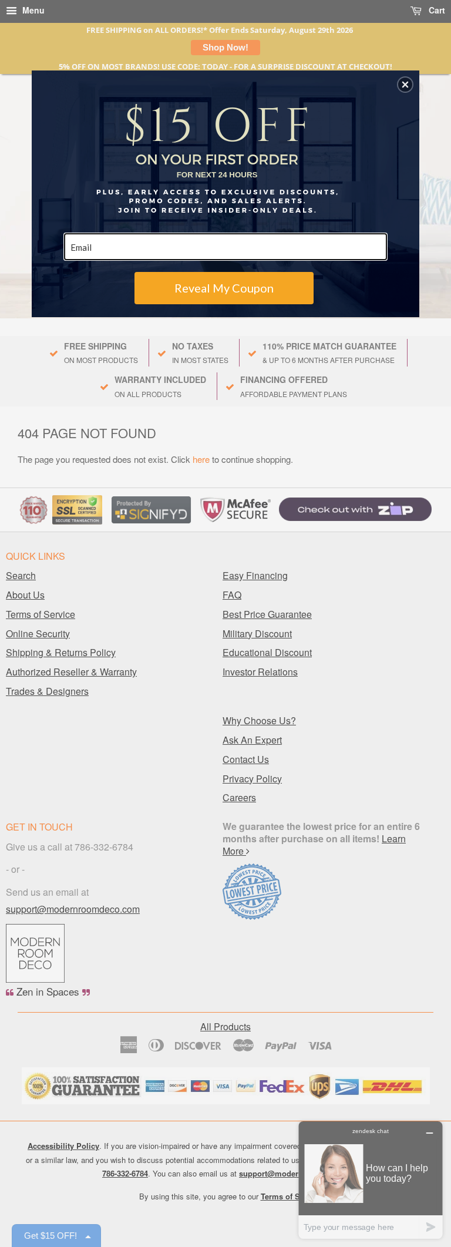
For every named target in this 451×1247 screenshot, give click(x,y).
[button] (405, 85)
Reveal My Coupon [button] (224, 288)
